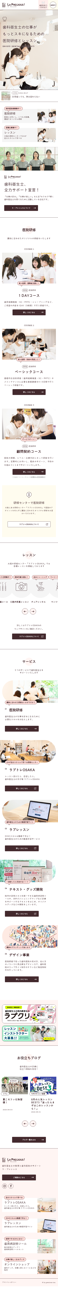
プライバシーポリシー (9, 1282)
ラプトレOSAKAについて (29, 524)
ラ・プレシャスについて (21, 208)
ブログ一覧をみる (29, 1140)
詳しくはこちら (29, 312)
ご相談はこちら (19, 1177)
